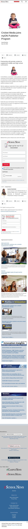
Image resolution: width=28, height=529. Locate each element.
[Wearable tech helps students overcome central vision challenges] (7, 330)
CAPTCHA (5, 171)
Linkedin (14, 517)
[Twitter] (4, 197)
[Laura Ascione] (4, 194)
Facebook (14, 514)
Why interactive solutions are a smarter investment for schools (11, 245)
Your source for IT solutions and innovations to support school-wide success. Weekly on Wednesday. (14, 449)
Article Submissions (14, 506)
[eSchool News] (4, 1)
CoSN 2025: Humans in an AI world (10, 380)
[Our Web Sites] (14, 469)
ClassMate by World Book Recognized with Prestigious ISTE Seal (12, 399)
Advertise (14, 490)
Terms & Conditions (20, 180)
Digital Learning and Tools (8, 207)
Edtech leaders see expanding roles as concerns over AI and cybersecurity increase (13, 374)
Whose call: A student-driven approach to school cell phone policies (12, 370)
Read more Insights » (7, 360)
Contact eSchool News (14, 505)
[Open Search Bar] (22, 1)
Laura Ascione (11, 189)
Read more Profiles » (7, 337)
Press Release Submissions (14, 508)
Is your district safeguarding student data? (12, 378)
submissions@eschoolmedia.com (8, 211)
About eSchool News (14, 497)
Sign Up (4, 230)
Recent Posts (8, 186)
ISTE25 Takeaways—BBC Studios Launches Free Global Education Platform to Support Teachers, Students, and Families (13, 351)
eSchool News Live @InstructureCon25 (11, 347)
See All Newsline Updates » (9, 418)
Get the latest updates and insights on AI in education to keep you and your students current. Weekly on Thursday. (14, 461)
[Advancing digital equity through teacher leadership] (14, 291)
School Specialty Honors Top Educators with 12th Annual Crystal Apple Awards (13, 403)
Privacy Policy (4, 181)
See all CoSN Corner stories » (10, 386)
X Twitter (14, 516)
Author (2, 186)
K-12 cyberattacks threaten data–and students (13, 383)
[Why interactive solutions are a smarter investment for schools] (14, 263)
